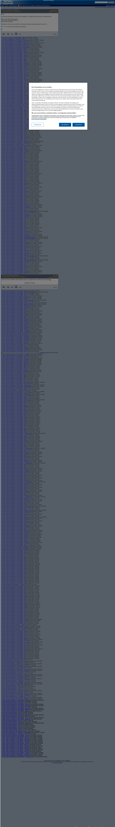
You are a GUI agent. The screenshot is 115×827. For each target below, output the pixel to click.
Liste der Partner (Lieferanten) (39, 119)
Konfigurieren (37, 124)
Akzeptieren (78, 124)
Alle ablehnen (65, 124)
